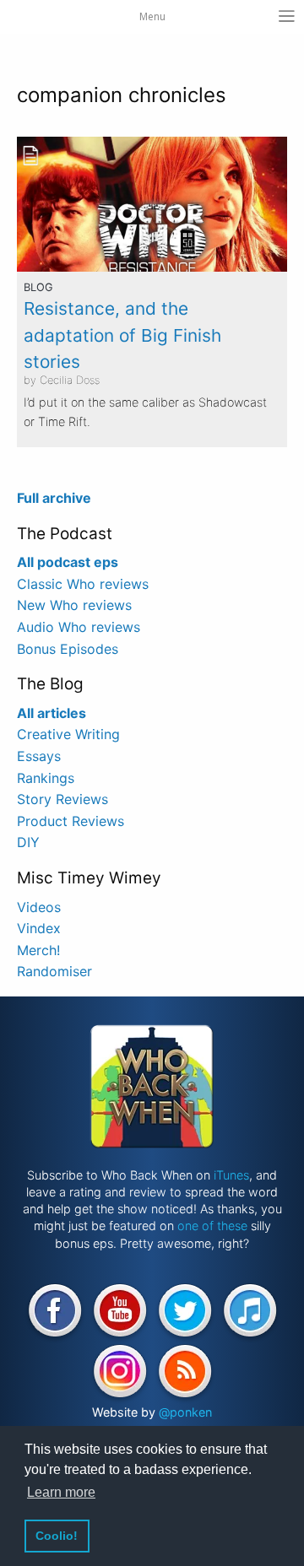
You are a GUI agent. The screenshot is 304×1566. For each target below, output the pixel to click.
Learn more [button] (61, 1492)
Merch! (38, 950)
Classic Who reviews (83, 583)
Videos (39, 907)
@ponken (185, 1412)
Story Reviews (62, 799)
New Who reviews (74, 605)
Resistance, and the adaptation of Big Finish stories (122, 334)
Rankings (45, 778)
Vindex (39, 928)
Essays (39, 756)
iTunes (231, 1175)
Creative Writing (68, 734)
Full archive (54, 497)
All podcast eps (67, 562)
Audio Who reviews (78, 626)
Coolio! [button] (56, 1535)
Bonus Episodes (67, 648)
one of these (212, 1225)
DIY (28, 842)
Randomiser (54, 971)
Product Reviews (70, 821)
